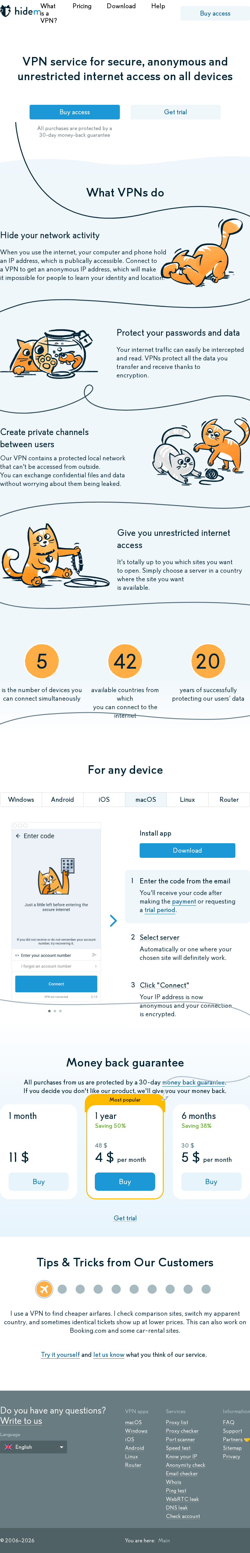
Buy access (215, 13)
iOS (129, 1439)
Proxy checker (182, 1430)
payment (184, 901)
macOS (133, 1422)
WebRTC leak (182, 1499)
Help (158, 6)
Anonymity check (185, 1465)
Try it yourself (60, 1354)
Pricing (82, 6)
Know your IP (181, 1456)
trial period (160, 910)
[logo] (20, 11)
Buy (39, 1181)
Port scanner (180, 1439)
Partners (233, 1439)
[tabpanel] (56, 912)
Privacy (231, 1456)
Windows (136, 1430)
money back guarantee (193, 1082)
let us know (108, 1354)
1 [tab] (49, 1011)
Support (232, 1430)
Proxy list (177, 1422)
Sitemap (232, 1448)
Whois (173, 1482)
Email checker (182, 1473)
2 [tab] (55, 1011)
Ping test (176, 1490)
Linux (131, 1456)
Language (10, 1434)
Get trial (175, 112)
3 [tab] (60, 1011)
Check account (183, 1516)
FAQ (228, 1422)
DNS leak (177, 1507)
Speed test (178, 1448)
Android (134, 1448)
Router (133, 1465)
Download (121, 6)
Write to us (21, 1420)
